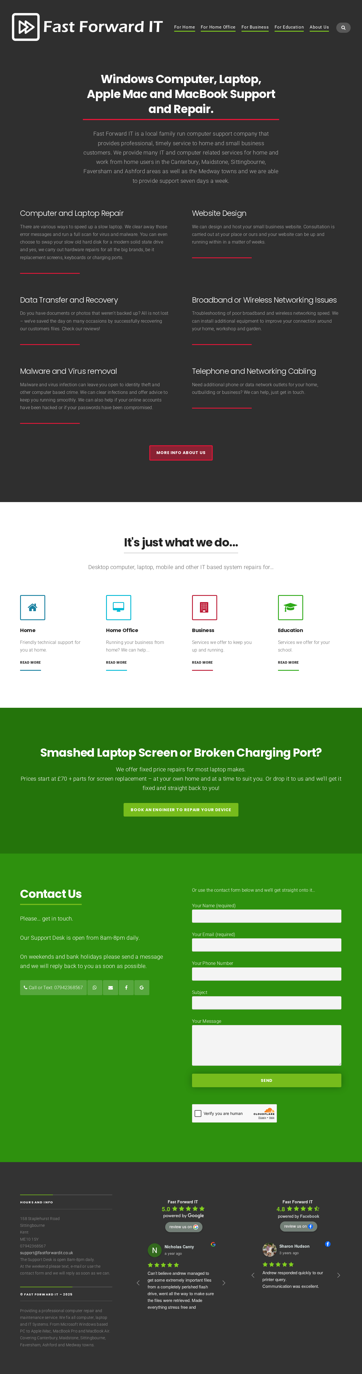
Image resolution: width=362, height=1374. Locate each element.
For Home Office (218, 27)
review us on (180, 1226)
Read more (30, 663)
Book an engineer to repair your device (181, 810)
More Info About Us (181, 452)
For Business (255, 27)
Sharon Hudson (283, 1246)
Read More (116, 663)
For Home (184, 27)
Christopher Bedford (191, 1246)
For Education (289, 27)
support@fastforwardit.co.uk (46, 1253)
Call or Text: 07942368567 (55, 987)
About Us (319, 27)
